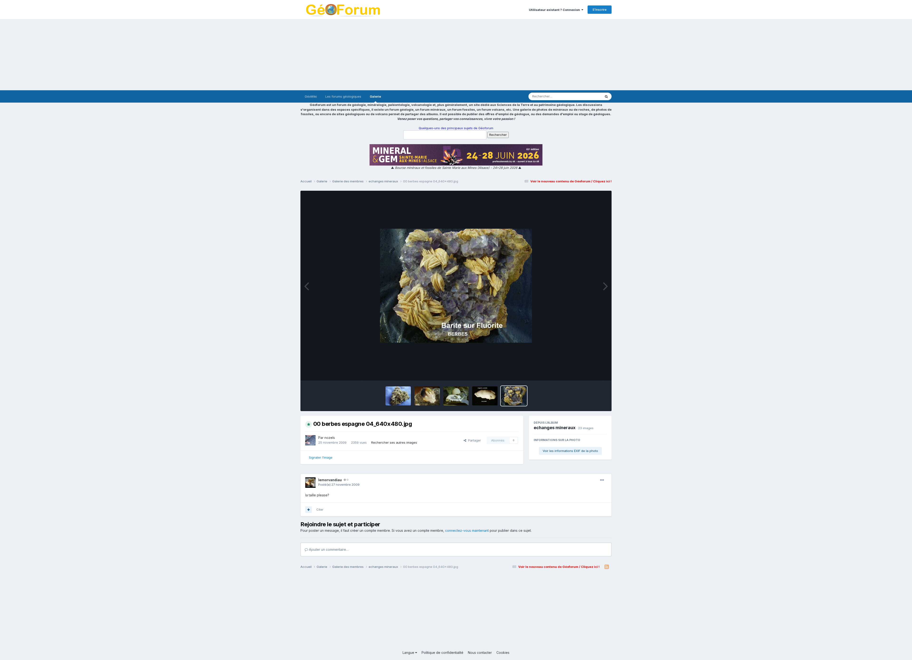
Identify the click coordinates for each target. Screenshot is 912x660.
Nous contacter (480, 653)
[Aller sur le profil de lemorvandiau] (310, 482)
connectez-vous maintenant (467, 530)
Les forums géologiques (343, 96)
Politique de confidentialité (442, 653)
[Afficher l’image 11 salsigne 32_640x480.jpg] (485, 395)
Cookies (502, 653)
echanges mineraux (554, 427)
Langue (409, 653)
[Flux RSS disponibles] (607, 567)
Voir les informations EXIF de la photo (570, 451)
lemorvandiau (330, 480)
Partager (473, 440)
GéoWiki (311, 96)
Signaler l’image (320, 457)
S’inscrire (600, 9)
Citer (319, 509)
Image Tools (591, 372)
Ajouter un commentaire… (328, 549)
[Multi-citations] (308, 509)
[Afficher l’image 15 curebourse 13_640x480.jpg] (456, 395)
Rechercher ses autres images (394, 442)
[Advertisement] (456, 54)
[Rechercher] (606, 96)
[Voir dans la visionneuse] (456, 286)
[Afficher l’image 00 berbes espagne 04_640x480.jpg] (514, 395)
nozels (329, 438)
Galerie (375, 96)
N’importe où (586, 96)
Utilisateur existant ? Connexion (555, 10)
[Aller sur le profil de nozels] (310, 440)
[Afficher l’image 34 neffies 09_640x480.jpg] (398, 395)
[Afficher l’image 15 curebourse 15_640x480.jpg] (427, 395)
